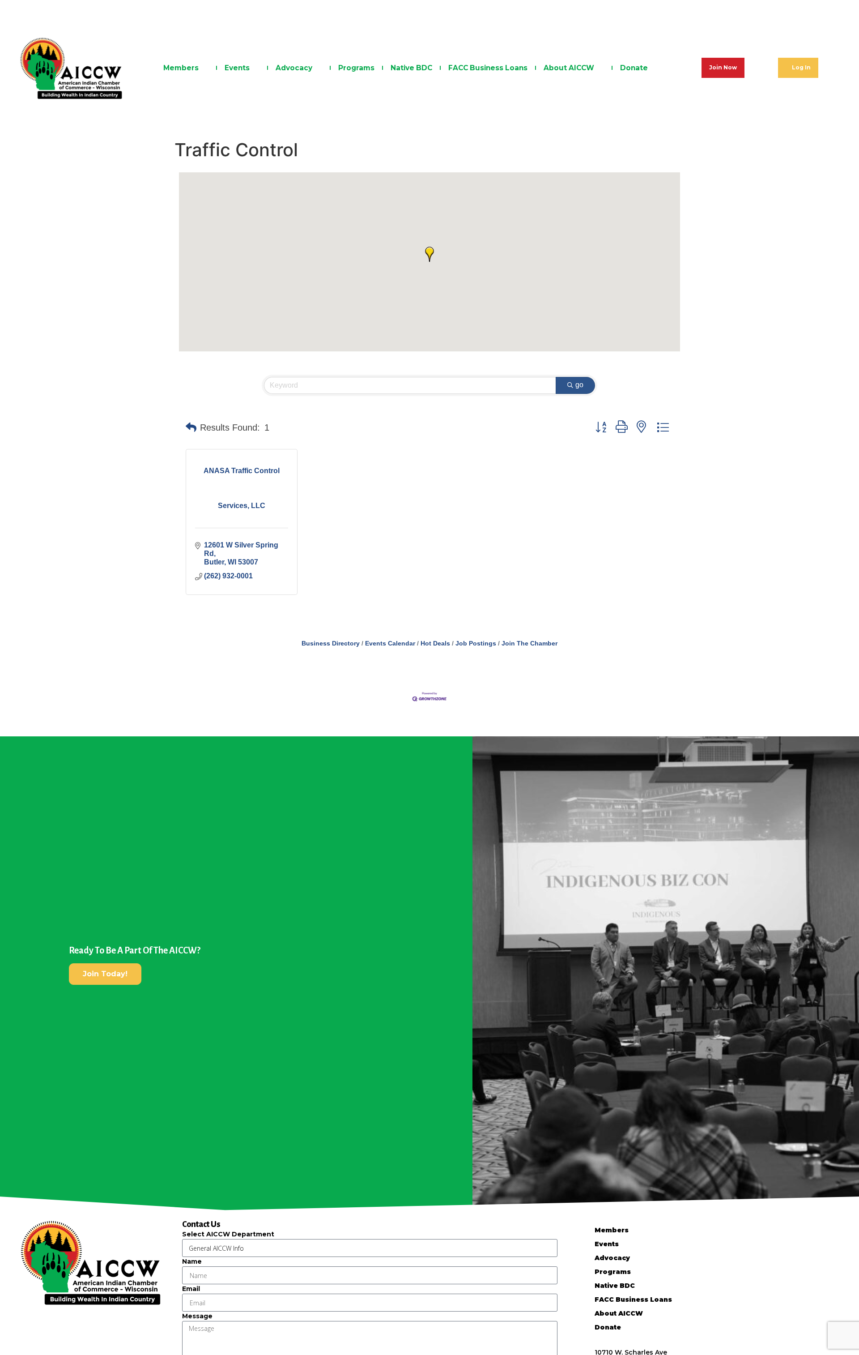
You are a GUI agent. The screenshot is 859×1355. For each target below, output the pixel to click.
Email (191, 1289)
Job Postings (475, 643)
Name (192, 1261)
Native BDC (411, 68)
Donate (634, 68)
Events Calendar (390, 643)
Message (197, 1316)
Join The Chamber (529, 643)
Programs (356, 68)
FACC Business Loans (487, 68)
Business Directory (331, 643)
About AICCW (569, 68)
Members (181, 68)
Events (237, 68)
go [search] (579, 385)
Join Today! (105, 974)
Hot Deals (435, 643)
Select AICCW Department (228, 1234)
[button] (429, 254)
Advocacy (294, 68)
